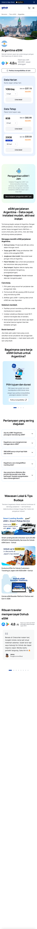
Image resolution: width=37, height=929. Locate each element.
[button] (18, 94)
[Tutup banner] (34, 2)
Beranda (4, 14)
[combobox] (11, 94)
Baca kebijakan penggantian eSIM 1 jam (18, 196)
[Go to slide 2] (18, 407)
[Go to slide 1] (15, 407)
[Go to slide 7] (25, 670)
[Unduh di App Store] (19, 2)
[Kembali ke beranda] (5, 8)
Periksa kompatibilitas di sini (19, 71)
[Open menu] (33, 8)
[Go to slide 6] (23, 670)
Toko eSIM (12, 14)
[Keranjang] (29, 8)
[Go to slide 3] (16, 670)
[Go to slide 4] (23, 407)
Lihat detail (18, 99)
